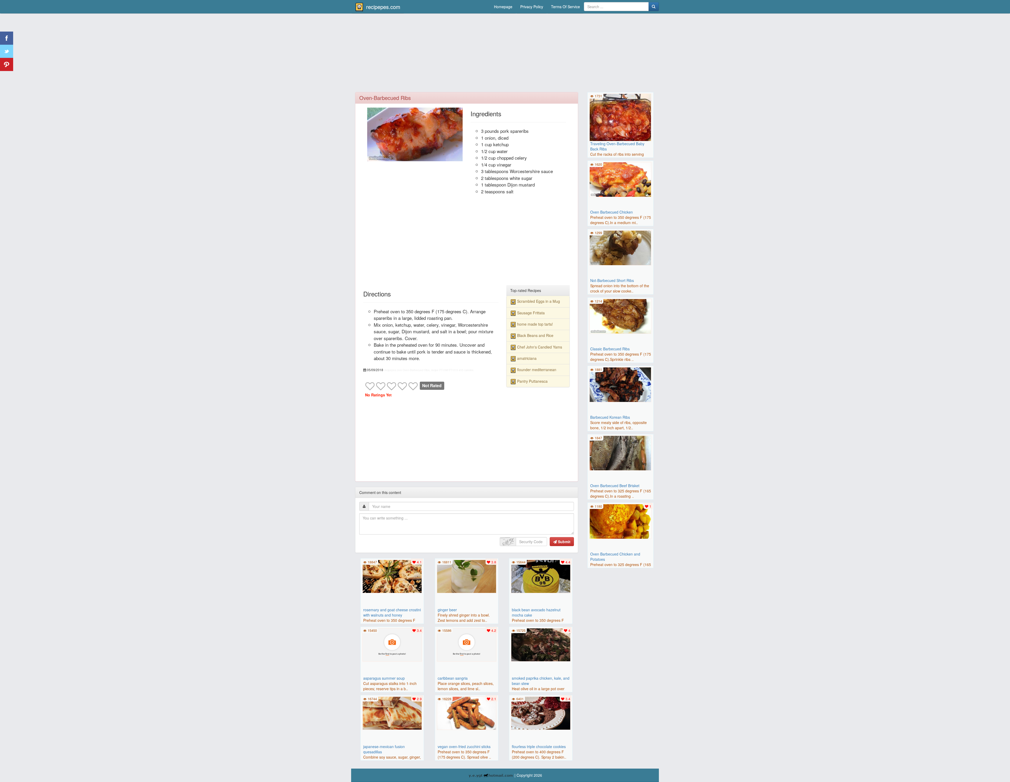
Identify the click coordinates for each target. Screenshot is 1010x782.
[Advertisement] (505, 54)
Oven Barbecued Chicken (611, 212)
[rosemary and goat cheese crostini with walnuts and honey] (392, 575)
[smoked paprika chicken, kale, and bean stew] (541, 644)
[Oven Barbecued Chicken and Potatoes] (620, 520)
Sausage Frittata (531, 312)
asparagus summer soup (384, 678)
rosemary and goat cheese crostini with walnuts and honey (392, 612)
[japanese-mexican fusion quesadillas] (392, 712)
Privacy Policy (531, 6)
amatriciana (527, 358)
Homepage (503, 6)
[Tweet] (6, 51)
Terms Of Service (565, 6)
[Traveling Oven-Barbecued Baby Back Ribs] (620, 124)
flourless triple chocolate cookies (539, 746)
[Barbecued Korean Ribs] (620, 384)
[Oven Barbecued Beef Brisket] (620, 452)
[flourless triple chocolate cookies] (541, 712)
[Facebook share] (6, 38)
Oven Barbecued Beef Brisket (614, 485)
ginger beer (447, 609)
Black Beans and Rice (535, 335)
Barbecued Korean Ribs (610, 417)
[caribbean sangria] (466, 644)
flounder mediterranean (536, 369)
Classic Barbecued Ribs (610, 348)
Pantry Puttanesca (532, 381)
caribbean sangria (453, 678)
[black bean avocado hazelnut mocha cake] (541, 575)
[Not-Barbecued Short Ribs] (620, 247)
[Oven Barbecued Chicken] (620, 178)
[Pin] (6, 64)
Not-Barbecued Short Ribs (612, 280)
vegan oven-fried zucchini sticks (464, 746)
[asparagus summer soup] (392, 644)
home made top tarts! (535, 324)
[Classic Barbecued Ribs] (620, 315)
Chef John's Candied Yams (539, 347)
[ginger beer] (466, 575)
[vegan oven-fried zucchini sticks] (466, 712)
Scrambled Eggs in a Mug (538, 301)
